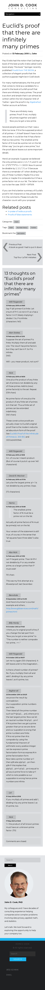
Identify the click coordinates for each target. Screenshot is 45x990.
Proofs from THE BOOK (23, 70)
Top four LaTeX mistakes (25, 257)
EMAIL (9, 975)
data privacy (18, 918)
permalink (21, 233)
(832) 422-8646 (12, 970)
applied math (31, 918)
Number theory (22, 227)
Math (16, 222)
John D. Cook (22, 944)
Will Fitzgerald (15, 654)
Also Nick (13, 552)
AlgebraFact (35, 102)
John (34, 54)
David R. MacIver (17, 476)
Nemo (12, 503)
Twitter (33, 227)
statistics (12, 921)
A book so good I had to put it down (25, 247)
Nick (11, 373)
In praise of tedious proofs (20, 211)
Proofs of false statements (20, 215)
